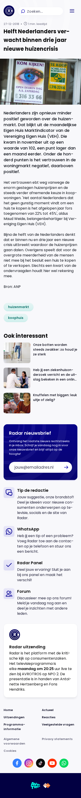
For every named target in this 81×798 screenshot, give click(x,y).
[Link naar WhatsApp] (63, 763)
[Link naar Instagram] (28, 763)
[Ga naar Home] (9, 10)
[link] (19, 307)
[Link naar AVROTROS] (35, 786)
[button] (72, 10)
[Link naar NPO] (46, 786)
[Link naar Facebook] (17, 763)
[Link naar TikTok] (40, 763)
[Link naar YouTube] (52, 763)
